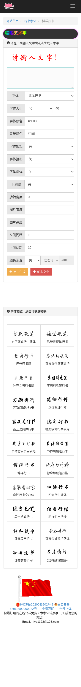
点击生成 (19, 272)
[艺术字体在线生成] (8, 6)
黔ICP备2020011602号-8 (37, 604)
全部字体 (65, 608)
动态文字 (42, 272)
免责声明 (48, 608)
